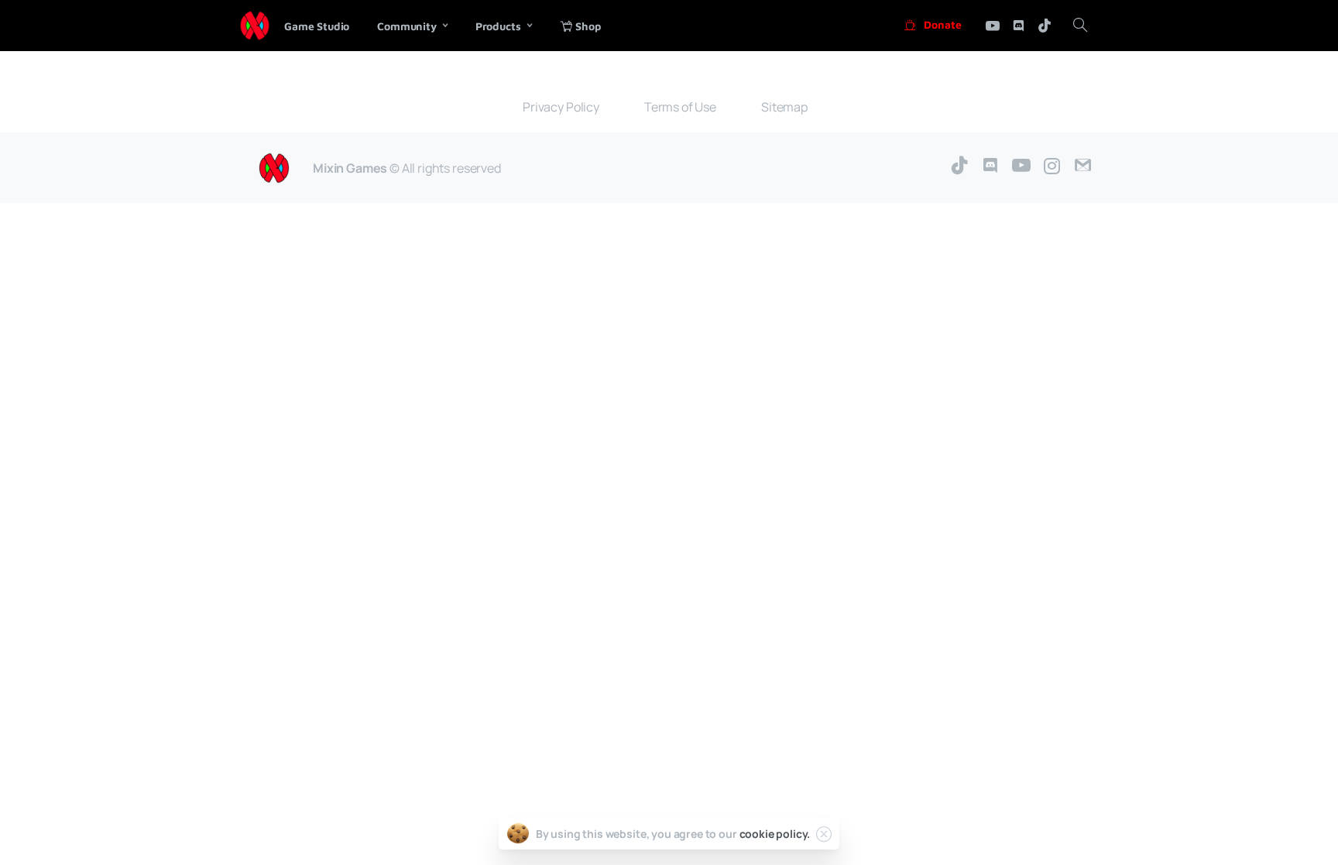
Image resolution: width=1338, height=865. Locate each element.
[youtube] (992, 26)
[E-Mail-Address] (1083, 166)
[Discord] (1018, 26)
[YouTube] (1021, 166)
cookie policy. (775, 833)
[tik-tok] (1044, 26)
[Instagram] (1052, 166)
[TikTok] (959, 166)
